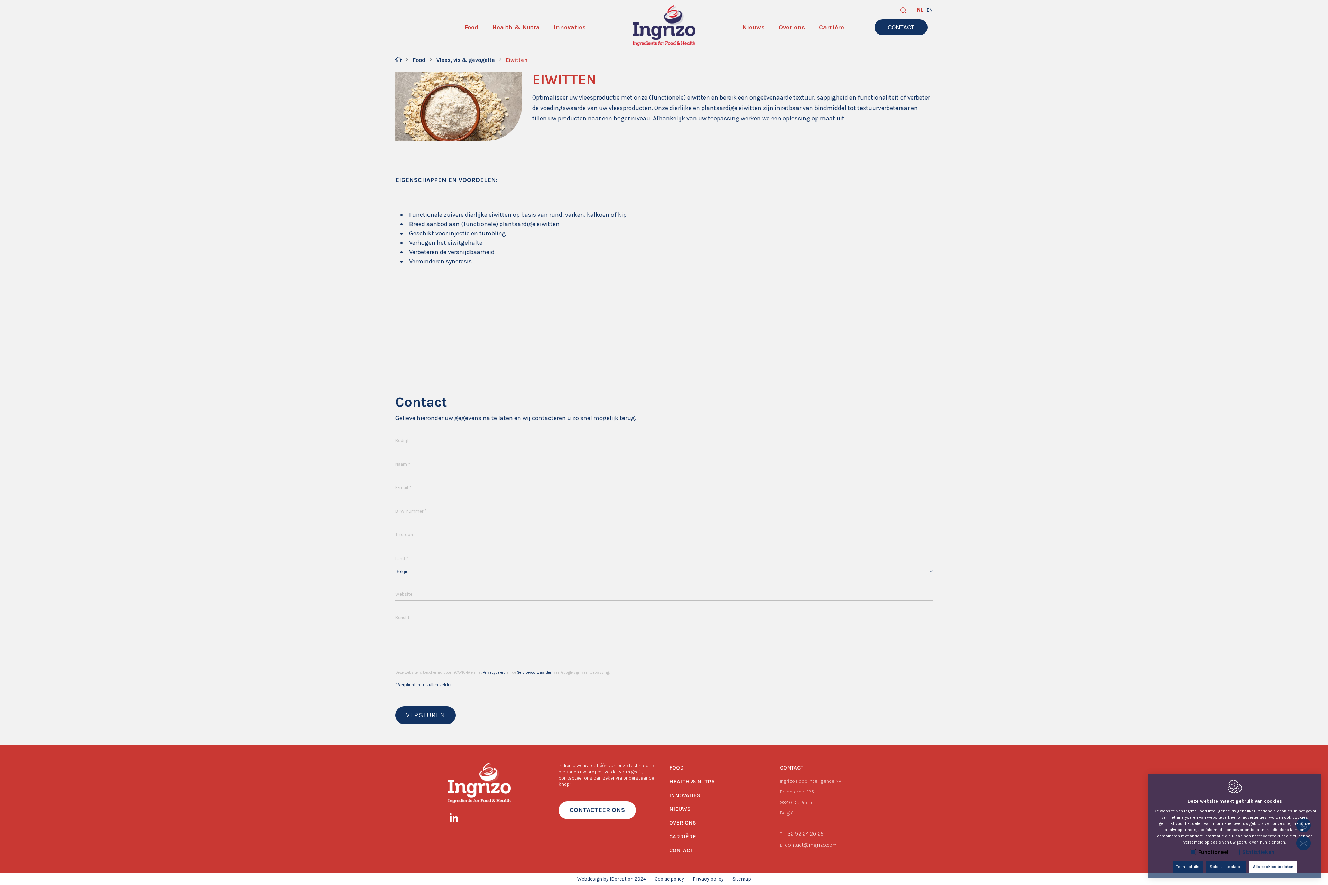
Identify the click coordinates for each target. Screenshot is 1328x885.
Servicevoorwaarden (534, 672)
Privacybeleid (494, 672)
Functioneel (1213, 852)
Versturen (425, 715)
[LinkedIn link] (457, 819)
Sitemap (741, 879)
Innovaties (684, 795)
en (929, 10)
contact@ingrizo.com (811, 844)
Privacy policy (708, 879)
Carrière (682, 836)
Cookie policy (669, 879)
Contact (681, 850)
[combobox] (664, 571)
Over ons (682, 822)
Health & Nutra (692, 781)
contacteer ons (597, 810)
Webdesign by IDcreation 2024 (611, 879)
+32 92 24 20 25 (804, 833)
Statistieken (1258, 852)
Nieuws (680, 808)
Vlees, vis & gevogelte (465, 60)
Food (419, 60)
